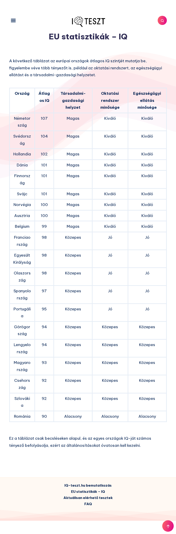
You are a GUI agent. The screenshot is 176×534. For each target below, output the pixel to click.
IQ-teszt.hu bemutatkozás (88, 485)
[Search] (162, 20)
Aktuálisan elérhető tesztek (88, 498)
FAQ (88, 504)
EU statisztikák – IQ (88, 491)
